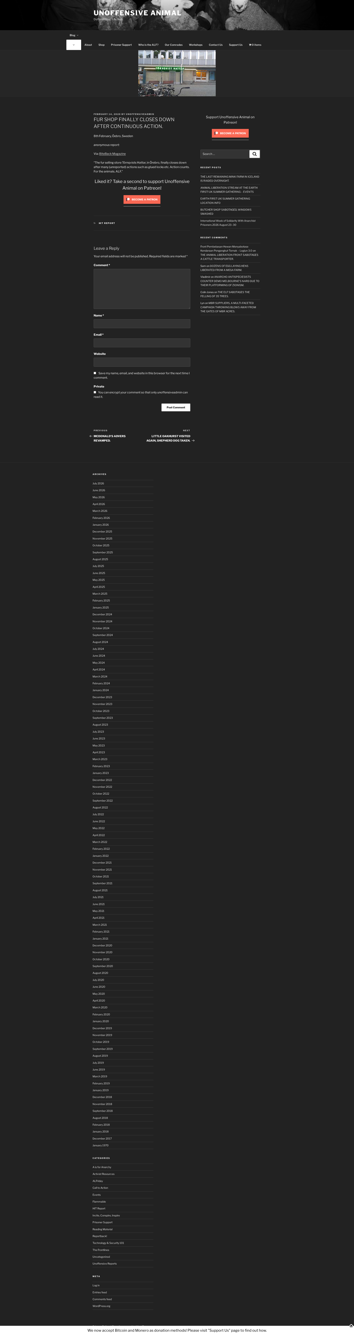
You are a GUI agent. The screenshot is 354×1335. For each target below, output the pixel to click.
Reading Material (102, 1229)
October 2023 (101, 711)
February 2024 (101, 683)
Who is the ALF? (148, 44)
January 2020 (101, 1021)
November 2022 (102, 786)
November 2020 (102, 952)
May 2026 (99, 497)
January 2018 (101, 1131)
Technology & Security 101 (108, 1242)
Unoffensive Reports (105, 1263)
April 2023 (99, 752)
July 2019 (98, 1062)
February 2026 (101, 517)
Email (99, 334)
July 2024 (98, 648)
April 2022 (99, 835)
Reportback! (100, 1236)
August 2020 (100, 972)
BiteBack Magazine (112, 153)
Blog (72, 35)
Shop (101, 44)
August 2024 (100, 642)
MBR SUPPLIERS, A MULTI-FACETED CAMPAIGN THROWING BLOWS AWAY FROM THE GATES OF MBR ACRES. (228, 307)
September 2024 (103, 635)
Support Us (235, 44)
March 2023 (100, 759)
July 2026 (98, 483)
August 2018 (100, 1117)
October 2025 (101, 545)
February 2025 (101, 600)
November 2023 (102, 703)
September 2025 (103, 552)
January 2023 (101, 772)
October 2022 (101, 793)
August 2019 (100, 1055)
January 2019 (101, 1090)
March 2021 (100, 924)
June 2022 (99, 821)
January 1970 (101, 1145)
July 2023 (98, 731)
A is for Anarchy (102, 1167)
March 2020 (100, 1007)
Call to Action (100, 1187)
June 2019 (99, 1069)
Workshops (195, 44)
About (88, 44)
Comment (102, 265)
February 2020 (101, 1014)
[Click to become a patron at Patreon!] (142, 204)
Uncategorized (101, 1256)
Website (100, 354)
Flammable (99, 1201)
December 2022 (102, 779)
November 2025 (102, 538)
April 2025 (99, 586)
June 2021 (99, 904)
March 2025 (100, 593)
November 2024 (102, 621)
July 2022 (98, 814)
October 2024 (101, 628)
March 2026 (100, 510)
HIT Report (107, 223)
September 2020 (103, 966)
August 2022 (100, 807)
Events (97, 1194)
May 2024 (99, 662)
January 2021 (100, 938)
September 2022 (103, 800)
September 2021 (102, 883)
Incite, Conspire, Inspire (106, 1215)
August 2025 (100, 559)
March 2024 (100, 676)
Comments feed (102, 1299)
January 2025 (101, 607)
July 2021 (98, 897)
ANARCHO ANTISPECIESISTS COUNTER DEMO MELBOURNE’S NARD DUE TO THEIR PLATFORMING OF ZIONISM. (229, 281)
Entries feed (100, 1292)
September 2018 (103, 1110)
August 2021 (100, 890)
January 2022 (101, 855)
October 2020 (101, 959)
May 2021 (98, 910)
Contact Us (216, 44)
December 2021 (102, 862)
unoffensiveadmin (140, 114)
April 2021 (99, 917)
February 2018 (101, 1124)
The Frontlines (101, 1249)
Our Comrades (174, 44)
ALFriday (98, 1180)
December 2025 (102, 531)
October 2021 (101, 876)
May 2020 (99, 993)
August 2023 (100, 724)
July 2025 (98, 566)
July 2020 (98, 979)
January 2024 (101, 690)
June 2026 (99, 490)
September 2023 (103, 717)
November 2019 (102, 1035)
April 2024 (99, 669)
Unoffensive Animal (138, 13)
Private (99, 386)
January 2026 (101, 524)
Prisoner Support (121, 44)
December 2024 (102, 614)
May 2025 (99, 579)
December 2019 (102, 1028)
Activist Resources (103, 1173)
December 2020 (102, 945)
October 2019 (101, 1041)
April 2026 (99, 504)
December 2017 (102, 1138)
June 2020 (99, 986)
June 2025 (99, 573)
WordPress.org (101, 1306)
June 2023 (99, 738)
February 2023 (101, 766)
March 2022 (100, 841)
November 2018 (102, 1104)
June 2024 (99, 655)
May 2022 (99, 828)
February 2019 (101, 1083)
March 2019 (100, 1076)
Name (99, 315)
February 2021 (101, 931)
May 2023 (99, 745)
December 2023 (102, 697)
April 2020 (99, 1000)
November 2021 (102, 869)
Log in (96, 1285)
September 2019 (103, 1048)
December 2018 (102, 1097)
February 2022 (101, 848)
